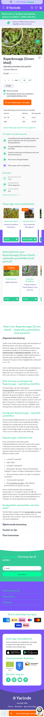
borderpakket (29, 512)
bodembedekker (9, 390)
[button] (3, 7)
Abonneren (22, 574)
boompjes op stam (17, 483)
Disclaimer (18, 706)
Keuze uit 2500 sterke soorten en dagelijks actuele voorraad (24, 23)
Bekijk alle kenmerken (10, 195)
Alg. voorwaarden (30, 706)
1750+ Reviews (21, 2)
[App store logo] (13, 652)
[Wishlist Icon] (39, 58)
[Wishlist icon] (16, 210)
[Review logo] (19, 666)
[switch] (39, 714)
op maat (38, 512)
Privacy (10, 706)
